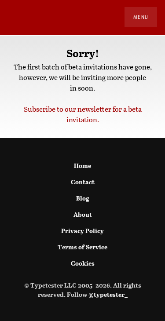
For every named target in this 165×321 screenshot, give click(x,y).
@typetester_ (108, 294)
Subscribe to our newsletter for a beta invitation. (83, 114)
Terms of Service (82, 247)
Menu (140, 17)
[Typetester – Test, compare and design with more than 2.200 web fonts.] (18, 17)
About (82, 214)
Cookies (83, 263)
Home (82, 165)
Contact (83, 181)
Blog (82, 198)
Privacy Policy (82, 230)
